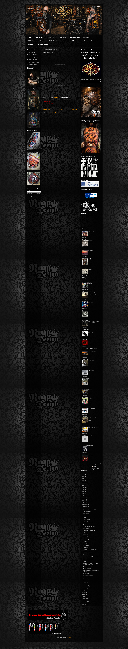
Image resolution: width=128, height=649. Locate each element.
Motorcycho (85, 268)
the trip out (90, 283)
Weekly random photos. (88, 524)
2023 (83, 478)
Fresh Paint (90, 259)
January (85, 601)
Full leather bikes (54, 41)
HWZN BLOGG (85, 329)
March (84, 598)
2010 (83, 502)
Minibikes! (90, 269)
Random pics (86, 577)
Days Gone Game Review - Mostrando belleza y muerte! (93, 419)
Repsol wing (85, 582)
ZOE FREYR (90, 455)
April (84, 596)
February (85, 600)
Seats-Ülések (51, 37)
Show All (99, 463)
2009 (83, 604)
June (84, 592)
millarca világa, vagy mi (87, 291)
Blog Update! (90, 398)
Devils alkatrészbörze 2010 (89, 526)
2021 (83, 482)
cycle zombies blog (86, 426)
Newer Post (46, 109)
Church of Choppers (86, 282)
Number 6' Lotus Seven (92, 311)
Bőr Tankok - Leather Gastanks (36, 41)
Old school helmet (87, 507)
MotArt (83, 310)
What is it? (85, 532)
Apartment (31, 44)
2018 (83, 487)
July (84, 590)
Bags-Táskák (62, 37)
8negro (83, 277)
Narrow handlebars (87, 511)
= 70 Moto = (85, 416)
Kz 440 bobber (86, 545)
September (85, 586)
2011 (83, 500)
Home (29, 37)
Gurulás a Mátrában (87, 566)
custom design (85, 454)
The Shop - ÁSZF (40, 37)
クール (89, 379)
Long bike (85, 541)
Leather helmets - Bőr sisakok (70, 41)
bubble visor (85, 359)
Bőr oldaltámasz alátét (88, 575)
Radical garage (86, 573)
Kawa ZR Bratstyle (33, 59)
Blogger (69, 637)
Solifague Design (86, 369)
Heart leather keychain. (88, 559)
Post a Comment (49, 103)
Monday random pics (87, 539)
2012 (83, 499)
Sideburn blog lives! (92, 408)
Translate (38, 193)
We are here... (85, 278)
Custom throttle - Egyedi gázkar (90, 509)
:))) (83, 554)
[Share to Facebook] (66, 97)
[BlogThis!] (63, 97)
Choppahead (85, 534)
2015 (83, 493)
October (85, 585)
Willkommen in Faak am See (89, 530)
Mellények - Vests (75, 37)
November (85, 506)
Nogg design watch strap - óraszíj (90, 521)
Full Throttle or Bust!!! (87, 388)
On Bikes (84, 41)
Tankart (84, 517)
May (84, 594)
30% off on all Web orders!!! (93, 427)
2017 (83, 489)
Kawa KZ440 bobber (33, 56)
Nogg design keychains (88, 536)
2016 (83, 491)
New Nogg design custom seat (89, 522)
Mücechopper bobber (87, 537)
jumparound (85, 547)
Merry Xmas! (90, 302)
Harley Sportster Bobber (34, 57)
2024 (83, 476)
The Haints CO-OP (86, 397)
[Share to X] (64, 97)
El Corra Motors (85, 378)
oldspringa (84, 339)
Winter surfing (86, 578)
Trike (84, 515)
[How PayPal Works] (91, 196)
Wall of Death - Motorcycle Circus (90, 549)
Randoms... (85, 553)
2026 (83, 472)
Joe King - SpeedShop (87, 435)
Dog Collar (85, 543)
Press (92, 41)
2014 (83, 495)
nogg (94, 466)
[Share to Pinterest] (67, 97)
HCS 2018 (90, 389)
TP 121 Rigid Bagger (33, 52)
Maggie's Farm (91, 436)
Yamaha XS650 (32, 61)
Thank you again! (86, 519)
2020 (83, 484)
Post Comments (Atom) (54, 112)
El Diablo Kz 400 (86, 551)
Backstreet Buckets (86, 258)
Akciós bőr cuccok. (87, 568)
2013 (83, 497)
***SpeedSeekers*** (86, 230)
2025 (83, 474)
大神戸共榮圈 (85, 320)
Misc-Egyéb (86, 37)
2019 (83, 485)
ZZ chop (84, 239)
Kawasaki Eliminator (33, 64)
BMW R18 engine (91, 370)
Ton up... (85, 561)
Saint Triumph (86, 513)
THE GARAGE (91, 231)
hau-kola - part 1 (91, 360)
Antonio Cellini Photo (87, 249)
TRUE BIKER (85, 301)
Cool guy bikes (91, 240)
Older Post (74, 109)
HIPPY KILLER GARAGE (87, 445)
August (85, 588)
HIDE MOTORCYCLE (87, 528)
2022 (83, 480)
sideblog (84, 407)
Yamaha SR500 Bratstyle (34, 62)
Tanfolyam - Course (42, 44)
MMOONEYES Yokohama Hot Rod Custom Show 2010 (90, 564)
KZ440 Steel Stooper (33, 54)
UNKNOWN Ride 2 (92, 351)
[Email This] (61, 97)
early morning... (91, 250)
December (85, 504)
